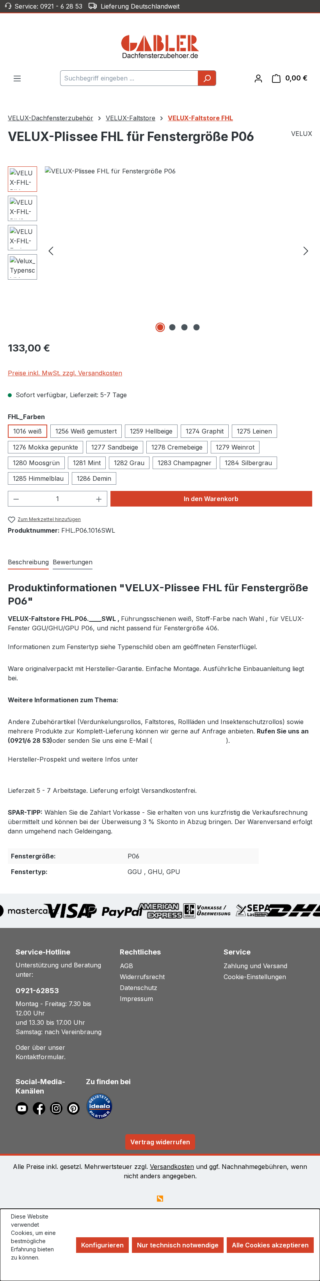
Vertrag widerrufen (160, 1142)
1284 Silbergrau (248, 463)
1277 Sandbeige (114, 447)
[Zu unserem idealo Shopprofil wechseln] (99, 1106)
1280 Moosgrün (36, 463)
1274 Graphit (205, 431)
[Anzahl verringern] (16, 499)
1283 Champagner (185, 463)
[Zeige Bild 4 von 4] (197, 327)
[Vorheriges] (51, 250)
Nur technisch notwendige (178, 1245)
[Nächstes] (306, 250)
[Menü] (17, 78)
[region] (160, 250)
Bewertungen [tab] (72, 562)
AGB (126, 966)
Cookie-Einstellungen (255, 977)
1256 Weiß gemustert (86, 431)
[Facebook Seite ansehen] (41, 1108)
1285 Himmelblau (38, 478)
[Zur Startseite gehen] (160, 46)
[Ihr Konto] (258, 78)
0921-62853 (37, 991)
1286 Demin (94, 478)
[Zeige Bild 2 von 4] (172, 327)
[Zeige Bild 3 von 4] (184, 327)
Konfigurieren (102, 1245)
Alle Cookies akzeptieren (270, 1245)
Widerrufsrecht (142, 977)
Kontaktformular (40, 1057)
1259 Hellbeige (151, 431)
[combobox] (129, 78)
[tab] (28, 562)
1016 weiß (27, 431)
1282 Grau (129, 463)
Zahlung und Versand (255, 966)
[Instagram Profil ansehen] (58, 1108)
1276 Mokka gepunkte (45, 447)
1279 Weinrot (235, 447)
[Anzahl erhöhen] (99, 499)
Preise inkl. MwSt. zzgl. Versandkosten (65, 373)
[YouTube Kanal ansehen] (24, 1108)
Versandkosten (172, 1166)
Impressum (136, 999)
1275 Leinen (254, 431)
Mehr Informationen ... (31, 1269)
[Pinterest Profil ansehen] (74, 1108)
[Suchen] (207, 78)
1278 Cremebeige (177, 447)
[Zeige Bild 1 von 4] (160, 327)
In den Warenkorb (211, 499)
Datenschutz (138, 988)
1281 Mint (87, 463)
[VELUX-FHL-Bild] (178, 250)
